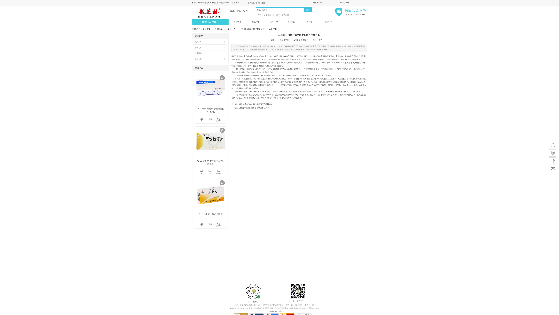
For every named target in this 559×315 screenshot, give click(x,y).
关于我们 (310, 22)
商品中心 (256, 22)
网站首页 (237, 22)
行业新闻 (198, 53)
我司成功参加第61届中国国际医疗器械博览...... (253, 104)
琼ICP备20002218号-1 (275, 311)
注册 (347, 3)
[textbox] (280, 9)
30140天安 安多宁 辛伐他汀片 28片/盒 (210, 162)
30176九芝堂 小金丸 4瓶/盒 (210, 214)
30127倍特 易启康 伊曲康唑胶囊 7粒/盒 (210, 110)
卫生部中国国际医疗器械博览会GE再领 (250, 108)
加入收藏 (261, 3)
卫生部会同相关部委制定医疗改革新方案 (258, 29)
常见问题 (198, 59)
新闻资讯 (292, 22)
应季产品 (274, 22)
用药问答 (198, 48)
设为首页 (251, 3)
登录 (342, 3)
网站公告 (328, 22)
